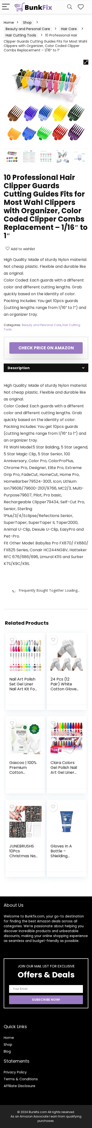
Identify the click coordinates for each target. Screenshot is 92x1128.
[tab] (46, 367)
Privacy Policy (15, 1072)
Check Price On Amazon (46, 348)
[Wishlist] (81, 7)
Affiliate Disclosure (19, 1085)
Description (19, 367)
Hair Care (69, 28)
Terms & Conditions (21, 1079)
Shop (27, 22)
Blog (7, 1051)
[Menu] (6, 6)
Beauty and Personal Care (28, 28)
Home (9, 22)
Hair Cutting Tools (21, 35)
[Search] (70, 6)
